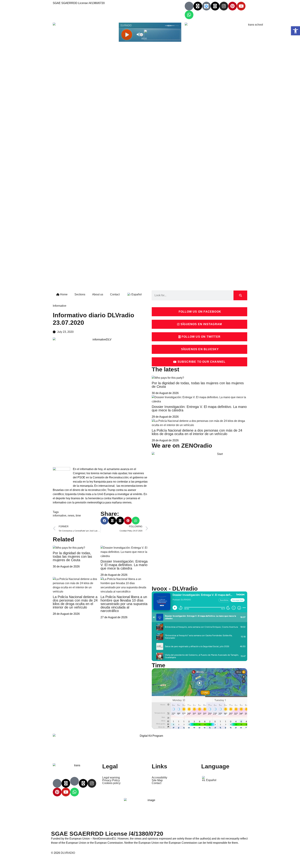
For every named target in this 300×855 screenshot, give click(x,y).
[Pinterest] (232, 6)
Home (63, 294)
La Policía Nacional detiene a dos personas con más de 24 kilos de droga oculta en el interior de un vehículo (75, 602)
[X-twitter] (197, 6)
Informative (59, 305)
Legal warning (111, 777)
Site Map (157, 780)
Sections (79, 294)
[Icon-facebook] (189, 6)
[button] (104, 520)
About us (97, 294)
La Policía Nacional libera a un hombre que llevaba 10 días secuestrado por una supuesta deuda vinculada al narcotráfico (124, 604)
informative (59, 515)
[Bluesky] (206, 6)
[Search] (240, 295)
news (71, 515)
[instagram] (223, 6)
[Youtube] (241, 6)
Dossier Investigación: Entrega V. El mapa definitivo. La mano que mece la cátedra (124, 564)
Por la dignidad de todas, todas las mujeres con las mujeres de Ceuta (72, 556)
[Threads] (215, 6)
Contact (115, 294)
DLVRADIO (68, 852)
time (78, 515)
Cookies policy (111, 783)
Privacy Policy (111, 780)
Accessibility (159, 777)
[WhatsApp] (189, 14)
